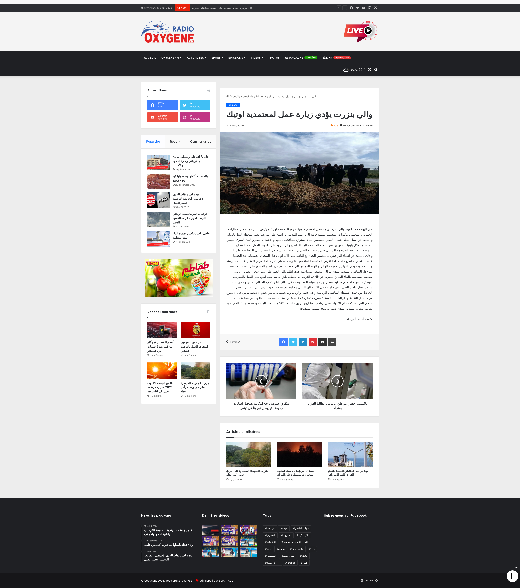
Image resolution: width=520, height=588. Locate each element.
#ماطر (303, 555)
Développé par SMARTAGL (216, 580)
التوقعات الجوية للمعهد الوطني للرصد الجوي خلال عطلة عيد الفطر (190, 218)
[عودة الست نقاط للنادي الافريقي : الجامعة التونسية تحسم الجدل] (158, 200)
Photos (274, 57)
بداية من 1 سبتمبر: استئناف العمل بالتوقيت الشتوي (194, 346)
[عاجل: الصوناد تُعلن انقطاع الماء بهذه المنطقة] (158, 239)
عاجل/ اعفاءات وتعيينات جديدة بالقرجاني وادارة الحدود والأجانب (191, 161)
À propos (290, 562)
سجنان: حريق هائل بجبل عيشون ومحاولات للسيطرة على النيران (295, 473)
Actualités (195, 57)
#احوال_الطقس (301, 528)
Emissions (235, 57)
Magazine (302, 57)
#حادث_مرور (296, 548)
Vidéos (256, 57)
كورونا (304, 562)
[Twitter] (293, 342)
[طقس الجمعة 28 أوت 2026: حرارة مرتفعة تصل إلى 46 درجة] (162, 370)
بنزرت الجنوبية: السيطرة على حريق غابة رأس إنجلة (247, 473)
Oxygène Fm (170, 57)
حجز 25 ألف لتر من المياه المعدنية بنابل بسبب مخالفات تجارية (227, 7)
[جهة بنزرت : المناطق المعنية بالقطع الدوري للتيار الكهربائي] (350, 454)
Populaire (153, 141)
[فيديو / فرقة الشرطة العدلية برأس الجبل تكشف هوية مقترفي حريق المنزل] (210, 530)
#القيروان (286, 535)
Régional (261, 96)
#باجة (268, 548)
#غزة (312, 548)
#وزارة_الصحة (272, 562)
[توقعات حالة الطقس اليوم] (210, 541)
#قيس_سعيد (288, 555)
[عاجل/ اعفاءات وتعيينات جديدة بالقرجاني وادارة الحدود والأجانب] (158, 162)
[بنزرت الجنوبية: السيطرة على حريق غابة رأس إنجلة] (248, 454)
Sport (216, 57)
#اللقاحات (270, 541)
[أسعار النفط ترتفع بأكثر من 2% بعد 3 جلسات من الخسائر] (162, 330)
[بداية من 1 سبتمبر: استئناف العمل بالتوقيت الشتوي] (195, 330)
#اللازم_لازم (303, 535)
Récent (175, 141)
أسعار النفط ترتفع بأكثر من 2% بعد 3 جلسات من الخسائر (160, 346)
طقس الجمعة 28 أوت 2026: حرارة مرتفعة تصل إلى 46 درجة (160, 387)
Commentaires (200, 141)
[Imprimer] (332, 342)
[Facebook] (284, 342)
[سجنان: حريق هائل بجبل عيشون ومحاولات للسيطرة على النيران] (299, 454)
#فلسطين (270, 555)
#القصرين (270, 535)
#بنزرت (281, 548)
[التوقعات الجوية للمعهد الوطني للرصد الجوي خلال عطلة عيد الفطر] (158, 219)
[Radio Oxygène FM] (168, 31)
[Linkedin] (303, 342)
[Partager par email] (322, 342)
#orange (270, 528)
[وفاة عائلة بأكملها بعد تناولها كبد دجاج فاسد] (158, 181)
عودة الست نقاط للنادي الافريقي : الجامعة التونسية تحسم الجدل (188, 198)
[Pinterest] (313, 342)
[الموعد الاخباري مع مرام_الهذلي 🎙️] (229, 541)
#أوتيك (284, 528)
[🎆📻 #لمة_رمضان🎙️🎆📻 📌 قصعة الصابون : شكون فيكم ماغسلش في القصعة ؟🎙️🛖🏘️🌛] (248, 530)
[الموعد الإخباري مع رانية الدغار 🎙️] (229, 530)
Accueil (234, 96)
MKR (337, 57)
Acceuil (150, 57)
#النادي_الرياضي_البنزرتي (294, 541)
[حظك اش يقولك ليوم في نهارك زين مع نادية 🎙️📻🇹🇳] (210, 552)
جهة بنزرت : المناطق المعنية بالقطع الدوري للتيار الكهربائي (348, 473)
